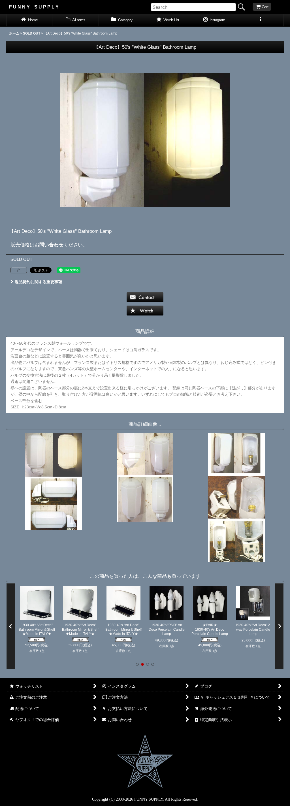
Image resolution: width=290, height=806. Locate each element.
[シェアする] (18, 270)
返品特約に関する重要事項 (38, 282)
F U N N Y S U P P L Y (34, 6)
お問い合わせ (49, 245)
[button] (260, 20)
